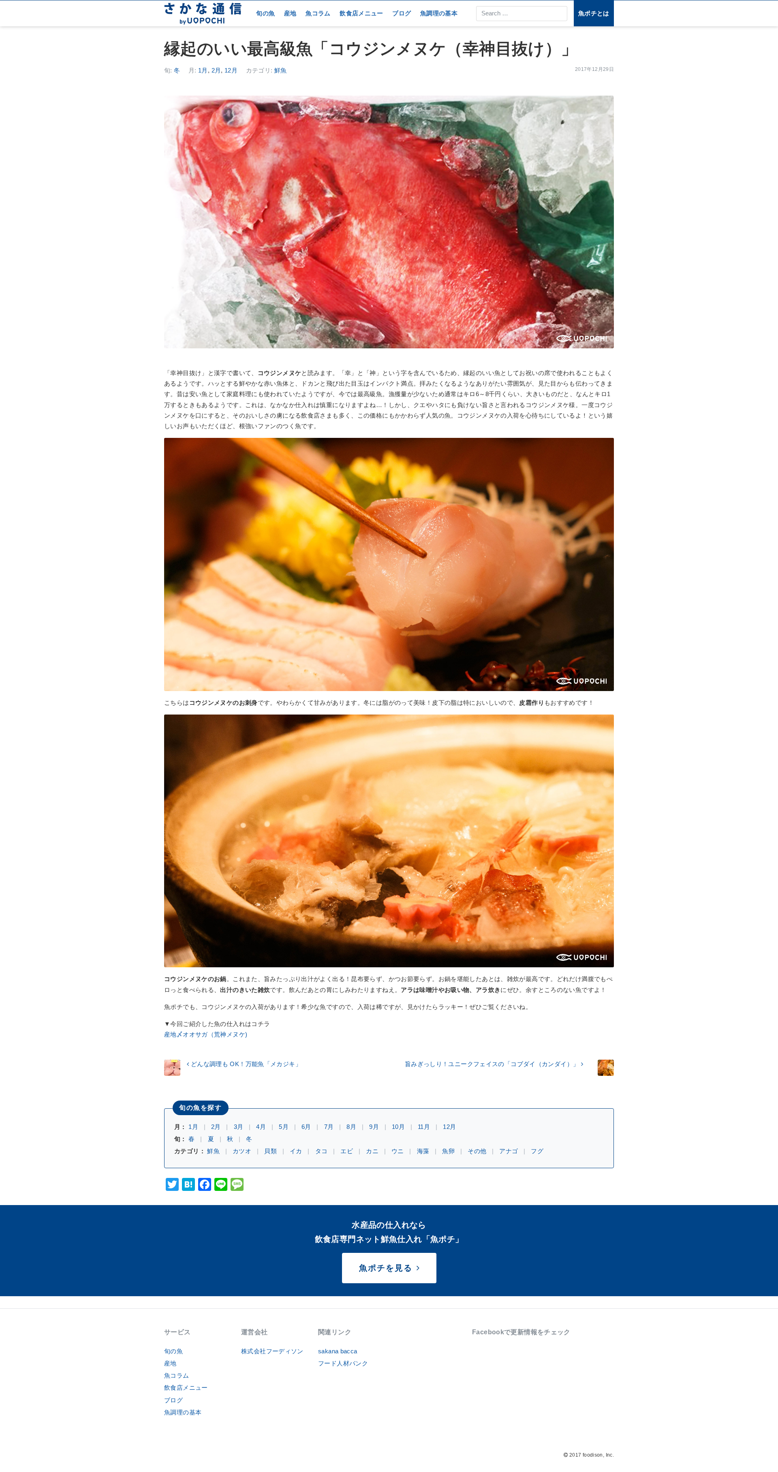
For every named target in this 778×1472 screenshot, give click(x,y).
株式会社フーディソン (272, 1351)
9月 (374, 1126)
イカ (296, 1151)
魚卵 (448, 1151)
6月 (306, 1126)
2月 (216, 70)
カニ (372, 1151)
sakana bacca (337, 1351)
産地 (290, 13)
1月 (203, 70)
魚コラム (318, 13)
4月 (261, 1126)
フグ (537, 1151)
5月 (284, 1126)
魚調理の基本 (438, 13)
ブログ (401, 13)
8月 (351, 1126)
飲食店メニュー (361, 13)
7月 (329, 1126)
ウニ (397, 1151)
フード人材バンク (343, 1363)
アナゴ (508, 1151)
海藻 (423, 1151)
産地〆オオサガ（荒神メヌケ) (205, 1034)
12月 (230, 70)
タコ (321, 1151)
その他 (477, 1151)
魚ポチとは (593, 13)
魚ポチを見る (387, 1267)
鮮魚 (280, 70)
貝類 (270, 1151)
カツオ (242, 1151)
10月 (398, 1126)
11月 (424, 1126)
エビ (346, 1151)
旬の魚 (265, 13)
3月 (239, 1126)
